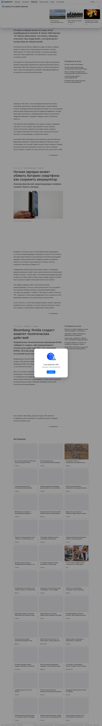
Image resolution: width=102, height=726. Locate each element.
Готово (51, 372)
